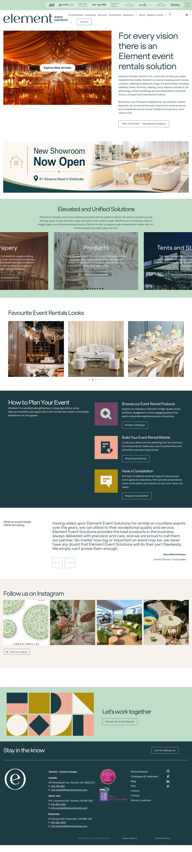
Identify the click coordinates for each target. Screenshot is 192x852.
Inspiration (128, 15)
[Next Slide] (121, 549)
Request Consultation (137, 496)
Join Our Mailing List (164, 750)
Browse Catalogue (135, 425)
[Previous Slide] (117, 549)
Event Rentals (76, 15)
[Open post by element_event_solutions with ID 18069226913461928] (119, 622)
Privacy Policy (162, 838)
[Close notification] (187, 5)
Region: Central (155, 15)
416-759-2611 (58, 786)
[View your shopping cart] (187, 15)
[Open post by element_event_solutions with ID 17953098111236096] (72, 622)
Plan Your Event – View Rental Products (143, 123)
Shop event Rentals (135, 458)
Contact (84, 22)
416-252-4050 (58, 822)
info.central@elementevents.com (69, 790)
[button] (170, 15)
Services (102, 15)
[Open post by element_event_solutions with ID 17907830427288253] (25, 622)
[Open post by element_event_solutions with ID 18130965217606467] (166, 622)
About (142, 15)
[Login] (71, 22)
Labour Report (129, 838)
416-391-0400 (58, 804)
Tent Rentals (115, 15)
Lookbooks (90, 15)
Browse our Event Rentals (120, 721)
